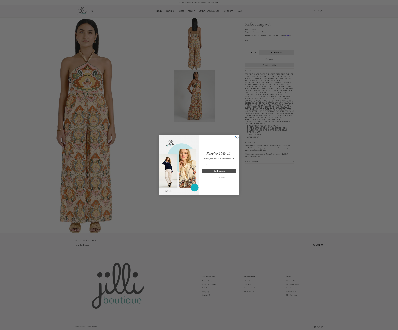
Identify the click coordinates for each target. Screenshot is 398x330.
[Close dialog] (236, 137)
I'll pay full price (219, 177)
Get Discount (219, 171)
